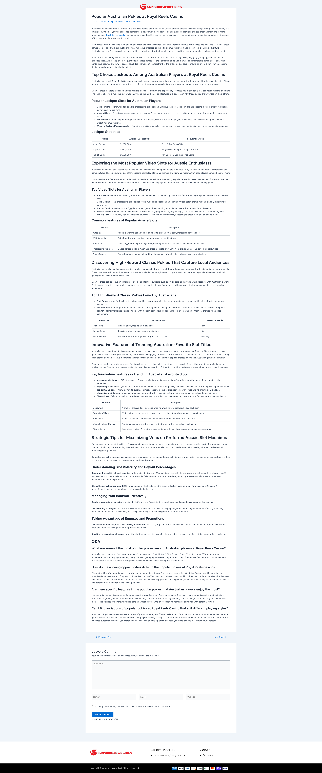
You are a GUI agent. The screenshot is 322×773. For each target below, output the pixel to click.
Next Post (220, 637)
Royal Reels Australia (115, 35)
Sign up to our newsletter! (106, 719)
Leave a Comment (100, 21)
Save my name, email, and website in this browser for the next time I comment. (132, 706)
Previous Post (104, 637)
